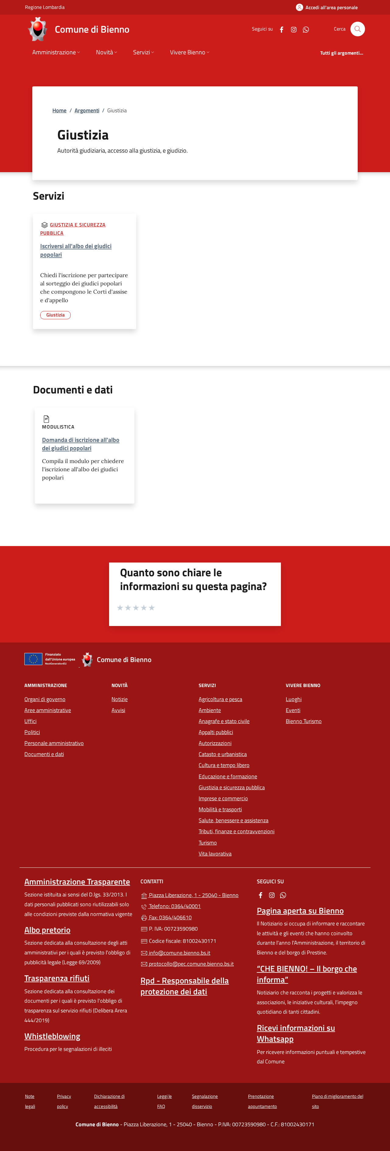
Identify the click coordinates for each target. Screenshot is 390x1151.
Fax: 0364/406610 (170, 917)
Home (59, 110)
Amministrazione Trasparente (77, 881)
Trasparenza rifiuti (57, 978)
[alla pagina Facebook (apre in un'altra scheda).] (279, 29)
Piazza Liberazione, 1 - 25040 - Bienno (198, 894)
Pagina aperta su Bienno (300, 910)
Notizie (120, 699)
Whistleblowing (52, 1036)
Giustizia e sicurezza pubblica (232, 787)
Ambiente (210, 710)
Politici (32, 732)
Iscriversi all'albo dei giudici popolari (76, 250)
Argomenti (87, 110)
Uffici (30, 721)
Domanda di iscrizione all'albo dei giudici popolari (80, 444)
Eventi (293, 710)
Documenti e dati (44, 754)
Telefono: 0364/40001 (174, 906)
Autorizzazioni (215, 743)
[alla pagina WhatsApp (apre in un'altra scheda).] (303, 29)
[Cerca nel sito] (357, 29)
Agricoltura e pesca (220, 699)
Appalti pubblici (216, 732)
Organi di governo (45, 699)
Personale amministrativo (54, 743)
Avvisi (118, 710)
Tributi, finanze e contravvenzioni (237, 831)
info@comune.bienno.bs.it (179, 953)
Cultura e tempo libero (224, 765)
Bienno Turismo (304, 721)
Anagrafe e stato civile (224, 721)
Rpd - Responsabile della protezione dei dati (184, 986)
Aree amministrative (47, 710)
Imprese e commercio (223, 798)
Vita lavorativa (215, 853)
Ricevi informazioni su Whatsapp (296, 1033)
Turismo (208, 842)
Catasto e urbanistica (223, 754)
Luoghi (294, 699)
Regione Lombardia (45, 7)
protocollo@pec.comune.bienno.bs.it (191, 964)
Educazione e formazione (228, 776)
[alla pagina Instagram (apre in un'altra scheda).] (291, 29)
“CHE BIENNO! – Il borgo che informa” (307, 974)
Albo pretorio (47, 929)
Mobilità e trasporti (220, 809)
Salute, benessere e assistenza (233, 820)
